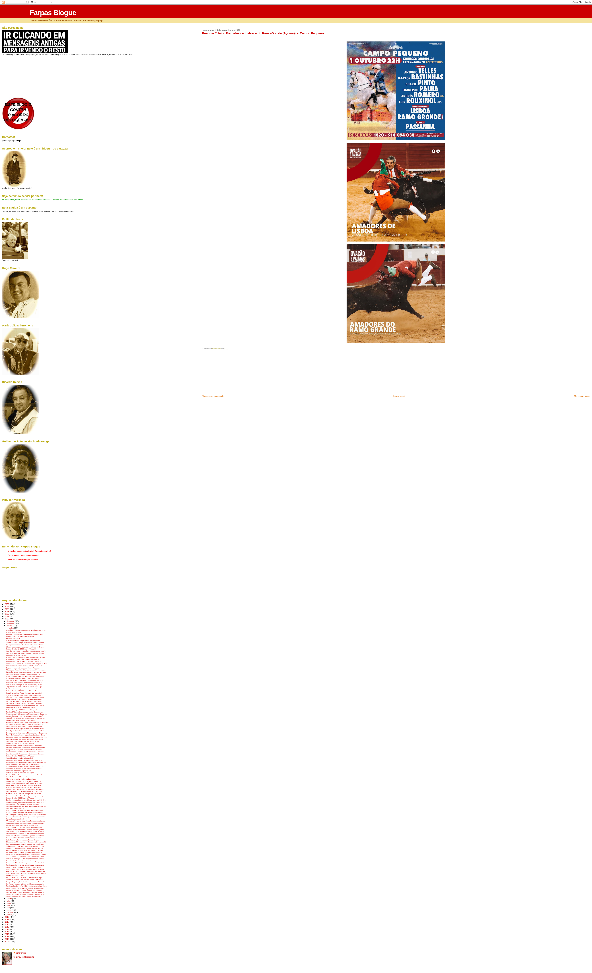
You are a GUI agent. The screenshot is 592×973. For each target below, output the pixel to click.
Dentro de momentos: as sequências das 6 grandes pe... (26, 737)
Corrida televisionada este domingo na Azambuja (23, 896)
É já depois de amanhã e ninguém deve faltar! (22, 659)
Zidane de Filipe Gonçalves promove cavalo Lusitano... (25, 642)
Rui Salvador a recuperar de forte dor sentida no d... (24, 689)
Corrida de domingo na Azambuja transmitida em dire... (25, 859)
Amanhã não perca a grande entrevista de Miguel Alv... (25, 718)
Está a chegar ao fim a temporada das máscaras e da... (26, 892)
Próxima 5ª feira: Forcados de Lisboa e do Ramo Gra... (25, 775)
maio (9, 905)
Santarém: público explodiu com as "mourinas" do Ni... (25, 728)
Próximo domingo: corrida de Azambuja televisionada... (25, 833)
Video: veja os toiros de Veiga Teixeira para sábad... (24, 785)
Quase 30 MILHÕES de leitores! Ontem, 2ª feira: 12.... (25, 880)
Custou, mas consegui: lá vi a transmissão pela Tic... (24, 685)
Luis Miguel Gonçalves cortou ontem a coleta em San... (26, 731)
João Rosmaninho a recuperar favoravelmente (22, 840)
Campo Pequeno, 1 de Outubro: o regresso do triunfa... (26, 882)
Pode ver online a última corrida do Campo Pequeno (25, 752)
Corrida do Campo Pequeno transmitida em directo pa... (26, 894)
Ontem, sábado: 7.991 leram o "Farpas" (20, 743)
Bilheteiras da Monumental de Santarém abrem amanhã (26, 842)
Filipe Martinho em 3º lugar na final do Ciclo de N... (24, 661)
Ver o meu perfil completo (23, 957)
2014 (7, 929)
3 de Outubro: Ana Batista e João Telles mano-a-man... (25, 857)
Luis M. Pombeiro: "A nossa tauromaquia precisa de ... (25, 777)
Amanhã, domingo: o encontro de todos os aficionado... (26, 747)
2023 (7, 611)
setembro (10, 628)
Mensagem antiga (582, 396)
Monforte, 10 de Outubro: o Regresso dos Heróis (23, 794)
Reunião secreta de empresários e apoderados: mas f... (26, 651)
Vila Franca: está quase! (15, 875)
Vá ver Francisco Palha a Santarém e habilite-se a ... (25, 852)
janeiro (9, 915)
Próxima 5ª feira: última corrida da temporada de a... (24, 760)
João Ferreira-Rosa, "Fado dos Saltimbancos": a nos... (25, 846)
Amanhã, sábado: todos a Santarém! (19, 758)
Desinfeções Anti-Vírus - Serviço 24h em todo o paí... (25, 716)
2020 (7, 619)
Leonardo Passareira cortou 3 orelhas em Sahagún (24, 724)
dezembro (11, 621)
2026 (7, 604)
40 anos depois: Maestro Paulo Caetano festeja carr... (25, 766)
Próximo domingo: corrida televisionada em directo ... (25, 865)
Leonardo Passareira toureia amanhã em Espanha (24, 768)
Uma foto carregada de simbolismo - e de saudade (24, 792)
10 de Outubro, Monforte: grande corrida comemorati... (25, 676)
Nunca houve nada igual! (15, 808)
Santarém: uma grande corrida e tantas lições (22, 741)
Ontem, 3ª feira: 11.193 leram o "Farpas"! (21, 649)
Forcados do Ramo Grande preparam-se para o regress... (26, 796)
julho (8, 901)
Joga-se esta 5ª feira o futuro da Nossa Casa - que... (25, 687)
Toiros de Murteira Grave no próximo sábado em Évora (25, 735)
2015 (7, 927)
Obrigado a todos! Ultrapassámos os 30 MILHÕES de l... (26, 831)
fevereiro (10, 912)
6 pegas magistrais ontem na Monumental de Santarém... (26, 733)
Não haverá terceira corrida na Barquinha (21, 779)
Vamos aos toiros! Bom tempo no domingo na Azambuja (26, 762)
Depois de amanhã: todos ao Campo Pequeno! (23, 668)
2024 (7, 609)
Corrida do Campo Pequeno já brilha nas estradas (24, 890)
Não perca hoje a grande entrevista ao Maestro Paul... (25, 697)
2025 (7, 607)
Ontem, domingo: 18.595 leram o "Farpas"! (21, 710)
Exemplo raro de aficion (14, 638)
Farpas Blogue (53, 13)
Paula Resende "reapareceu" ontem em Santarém (24, 726)
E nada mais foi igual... (14, 632)
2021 (7, 616)
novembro (11, 623)
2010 (7, 939)
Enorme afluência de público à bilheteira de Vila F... (24, 674)
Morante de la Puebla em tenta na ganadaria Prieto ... (25, 781)
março (9, 910)
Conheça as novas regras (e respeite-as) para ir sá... (25, 844)
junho (9, 903)
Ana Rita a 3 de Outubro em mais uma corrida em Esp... (26, 871)
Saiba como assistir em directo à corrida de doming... (25, 783)
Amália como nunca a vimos (16, 655)
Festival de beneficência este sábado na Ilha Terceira (25, 706)
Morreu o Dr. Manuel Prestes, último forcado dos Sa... (25, 848)
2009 (7, 941)
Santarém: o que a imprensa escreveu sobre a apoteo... (26, 672)
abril (8, 908)
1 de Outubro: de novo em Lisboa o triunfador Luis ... (25, 827)
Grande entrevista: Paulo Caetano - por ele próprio (24, 693)
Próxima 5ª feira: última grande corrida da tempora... (24, 712)
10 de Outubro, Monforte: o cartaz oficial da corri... (24, 838)
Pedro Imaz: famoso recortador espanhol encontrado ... (26, 836)
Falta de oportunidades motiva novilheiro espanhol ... (25, 802)
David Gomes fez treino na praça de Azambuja (22, 764)
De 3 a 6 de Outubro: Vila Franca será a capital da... (25, 701)
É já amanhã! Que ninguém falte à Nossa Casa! (23, 640)
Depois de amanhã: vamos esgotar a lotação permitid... (26, 653)
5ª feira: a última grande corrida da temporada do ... (24, 695)
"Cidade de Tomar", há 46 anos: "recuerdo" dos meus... (26, 670)
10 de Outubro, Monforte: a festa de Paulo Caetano (24, 812)
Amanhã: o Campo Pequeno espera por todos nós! (24, 634)
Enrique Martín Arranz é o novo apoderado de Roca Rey (26, 806)
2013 (7, 932)
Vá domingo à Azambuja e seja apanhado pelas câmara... (27, 814)
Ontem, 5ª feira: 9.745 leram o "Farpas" (20, 773)
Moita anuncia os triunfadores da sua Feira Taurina (24, 699)
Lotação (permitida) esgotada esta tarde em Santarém (25, 754)
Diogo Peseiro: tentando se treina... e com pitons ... (24, 867)
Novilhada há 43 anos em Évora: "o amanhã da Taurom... (26, 854)
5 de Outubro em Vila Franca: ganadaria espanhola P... (26, 817)
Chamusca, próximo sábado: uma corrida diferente (24, 703)
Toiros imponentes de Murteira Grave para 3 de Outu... (25, 869)
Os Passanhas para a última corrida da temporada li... (25, 884)
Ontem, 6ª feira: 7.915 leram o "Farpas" (20, 756)
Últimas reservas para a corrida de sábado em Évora (24, 647)
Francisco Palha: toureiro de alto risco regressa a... (24, 861)
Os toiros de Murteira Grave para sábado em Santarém (25, 863)
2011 (7, 937)
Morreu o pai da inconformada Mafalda (20, 636)
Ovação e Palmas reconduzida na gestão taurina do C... (26, 630)
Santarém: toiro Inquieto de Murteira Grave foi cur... (24, 682)
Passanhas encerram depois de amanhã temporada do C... (27, 664)
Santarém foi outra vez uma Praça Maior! (20, 708)
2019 (7, 917)
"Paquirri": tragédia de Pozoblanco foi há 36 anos (24, 750)
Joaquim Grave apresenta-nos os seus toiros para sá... (25, 829)
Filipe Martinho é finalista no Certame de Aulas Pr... (24, 804)
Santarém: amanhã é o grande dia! (18, 771)
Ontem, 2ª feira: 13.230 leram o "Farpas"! (21, 691)
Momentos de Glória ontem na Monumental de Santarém (26, 714)
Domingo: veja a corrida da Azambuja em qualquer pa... (26, 789)
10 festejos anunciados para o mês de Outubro (23, 678)
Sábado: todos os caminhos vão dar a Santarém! (23, 787)
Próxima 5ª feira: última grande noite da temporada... (25, 745)
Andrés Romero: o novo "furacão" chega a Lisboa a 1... (26, 850)
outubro (10, 626)
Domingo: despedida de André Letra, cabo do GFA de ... (26, 800)
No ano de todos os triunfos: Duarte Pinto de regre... (25, 878)
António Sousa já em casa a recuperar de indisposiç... (25, 739)
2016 (7, 924)
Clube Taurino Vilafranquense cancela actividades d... (25, 888)
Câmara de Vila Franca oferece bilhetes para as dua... (25, 666)
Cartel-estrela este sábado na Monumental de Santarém (26, 873)
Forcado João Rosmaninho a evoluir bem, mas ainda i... (26, 657)
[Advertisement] (225, 373)
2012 (7, 934)
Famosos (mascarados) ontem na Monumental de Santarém (27, 722)
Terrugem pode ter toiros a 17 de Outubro (21, 720)
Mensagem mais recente (213, 396)
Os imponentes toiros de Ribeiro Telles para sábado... (25, 645)
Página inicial (399, 396)
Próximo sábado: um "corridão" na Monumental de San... (26, 886)
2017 (7, 922)
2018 (7, 919)
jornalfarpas (21, 953)
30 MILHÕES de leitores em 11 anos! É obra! (22, 825)
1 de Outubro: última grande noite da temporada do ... (25, 810)
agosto (9, 899)
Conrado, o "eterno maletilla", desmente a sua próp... (25, 680)
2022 (7, 614)
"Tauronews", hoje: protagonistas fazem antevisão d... (25, 821)
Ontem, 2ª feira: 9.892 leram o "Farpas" (20, 798)
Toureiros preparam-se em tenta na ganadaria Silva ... (25, 823)
